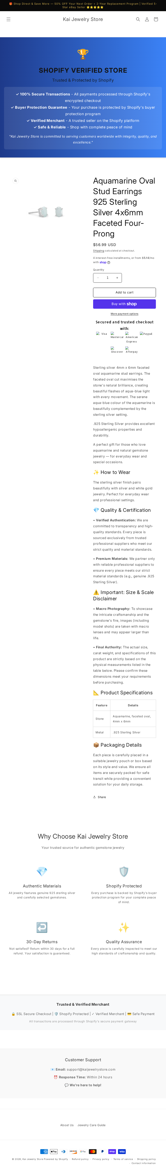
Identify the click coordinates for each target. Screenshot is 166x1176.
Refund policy (80, 1159)
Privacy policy (101, 1159)
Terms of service (123, 1159)
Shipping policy (146, 1159)
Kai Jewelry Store (32, 1159)
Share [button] (102, 797)
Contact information (144, 1163)
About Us (67, 1125)
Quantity (98, 269)
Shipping (98, 250)
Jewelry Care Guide (92, 1125)
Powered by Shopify (56, 1159)
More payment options (124, 313)
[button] (8, 19)
